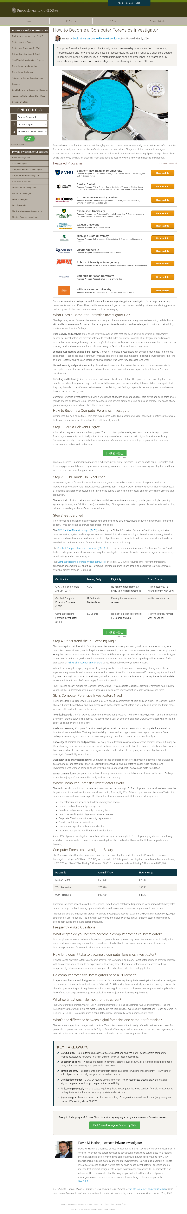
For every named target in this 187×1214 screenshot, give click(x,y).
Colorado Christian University (95, 275)
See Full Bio (84, 1181)
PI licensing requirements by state (85, 662)
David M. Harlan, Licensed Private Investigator (96, 38)
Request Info (162, 173)
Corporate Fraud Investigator (25, 175)
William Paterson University (94, 289)
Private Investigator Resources (30, 30)
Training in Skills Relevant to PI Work (29, 96)
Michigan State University (93, 236)
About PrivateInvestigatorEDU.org (80, 1204)
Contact (129, 2)
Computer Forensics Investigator (27, 169)
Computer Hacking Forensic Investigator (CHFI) (81, 561)
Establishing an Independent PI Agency (30, 90)
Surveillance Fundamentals (24, 66)
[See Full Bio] (92, 1181)
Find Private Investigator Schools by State (114, 1125)
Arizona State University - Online (97, 197)
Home (28, 21)
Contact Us (98, 1204)
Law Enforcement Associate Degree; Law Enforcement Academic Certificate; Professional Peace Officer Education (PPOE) (110, 215)
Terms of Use (121, 1204)
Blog (138, 2)
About (120, 2)
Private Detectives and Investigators (147, 1188)
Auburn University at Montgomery (98, 262)
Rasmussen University (91, 211)
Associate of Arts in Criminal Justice (107, 253)
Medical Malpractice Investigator (27, 211)
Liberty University (88, 249)
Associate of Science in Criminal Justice (108, 279)
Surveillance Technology (23, 72)
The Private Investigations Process (28, 60)
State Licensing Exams (22, 42)
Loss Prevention (19, 205)
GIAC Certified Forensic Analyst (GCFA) (77, 530)
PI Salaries (114, 21)
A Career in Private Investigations (27, 78)
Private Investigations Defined (26, 54)
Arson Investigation (21, 157)
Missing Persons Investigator (25, 217)
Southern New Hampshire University (99, 170)
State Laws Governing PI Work (26, 48)
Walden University (88, 224)
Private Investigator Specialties (30, 151)
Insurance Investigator (22, 193)
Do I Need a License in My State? (27, 36)
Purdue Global (86, 184)
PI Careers (71, 21)
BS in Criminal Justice (101, 228)
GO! (29, 138)
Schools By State (157, 21)
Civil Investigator (19, 163)
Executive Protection (21, 181)
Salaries (16, 84)
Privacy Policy (109, 1204)
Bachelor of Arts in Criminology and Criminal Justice (113, 293)
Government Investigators (24, 187)
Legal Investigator (20, 199)
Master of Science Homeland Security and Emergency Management (120, 265)
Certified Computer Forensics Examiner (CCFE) (81, 548)
